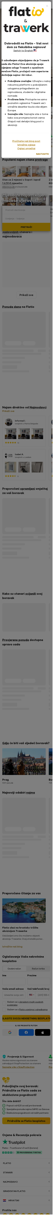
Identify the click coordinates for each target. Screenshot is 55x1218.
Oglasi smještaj (26, 148)
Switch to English (23, 50)
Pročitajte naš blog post (26, 141)
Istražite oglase (26, 144)
